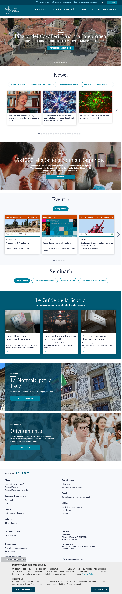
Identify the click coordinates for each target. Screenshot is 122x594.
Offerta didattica (11, 523)
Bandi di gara (10, 551)
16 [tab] (75, 134)
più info (60, 177)
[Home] (12, 10)
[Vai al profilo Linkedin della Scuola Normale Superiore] (22, 473)
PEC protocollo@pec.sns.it (74, 559)
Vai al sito (25, 448)
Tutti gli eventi (60, 209)
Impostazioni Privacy (13, 559)
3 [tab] (59, 62)
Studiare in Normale (64, 9)
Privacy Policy (88, 574)
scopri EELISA (60, 44)
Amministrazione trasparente (16, 548)
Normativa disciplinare (13, 557)
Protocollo (66, 513)
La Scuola (40, 9)
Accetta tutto (100, 590)
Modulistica (66, 510)
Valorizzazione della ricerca (72, 487)
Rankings (87, 84)
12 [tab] (65, 134)
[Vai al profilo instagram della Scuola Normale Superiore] (16, 473)
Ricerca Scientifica (104, 84)
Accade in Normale (18, 84)
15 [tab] (72, 134)
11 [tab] (63, 134)
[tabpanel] (60, 42)
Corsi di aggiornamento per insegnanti (76, 497)
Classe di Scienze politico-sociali (93, 281)
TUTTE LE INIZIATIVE (25, 398)
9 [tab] (58, 134)
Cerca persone (10, 535)
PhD (6, 503)
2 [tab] (57, 62)
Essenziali (18, 579)
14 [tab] (70, 134)
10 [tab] (60, 134)
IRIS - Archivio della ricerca (14, 513)
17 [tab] (77, 134)
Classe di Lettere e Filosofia (44, 281)
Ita (102, 2)
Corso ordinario (10, 500)
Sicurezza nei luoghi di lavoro (15, 560)
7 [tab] (53, 134)
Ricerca (86, 9)
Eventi (59, 200)
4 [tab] (62, 62)
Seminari (60, 272)
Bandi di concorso (11, 554)
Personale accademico (63, 2)
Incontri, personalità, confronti (42, 84)
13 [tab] (68, 134)
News (60, 75)
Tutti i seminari (22, 281)
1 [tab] (54, 62)
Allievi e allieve (43, 2)
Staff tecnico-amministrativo (87, 2)
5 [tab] (64, 62)
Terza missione (106, 9)
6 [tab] (66, 62)
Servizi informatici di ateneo (72, 507)
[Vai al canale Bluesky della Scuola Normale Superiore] (19, 473)
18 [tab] (80, 134)
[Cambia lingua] (104, 2)
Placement (66, 484)
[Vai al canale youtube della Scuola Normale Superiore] (28, 473)
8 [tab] (56, 134)
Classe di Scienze (68, 281)
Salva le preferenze (23, 590)
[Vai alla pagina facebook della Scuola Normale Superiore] (25, 473)
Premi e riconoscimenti (69, 84)
